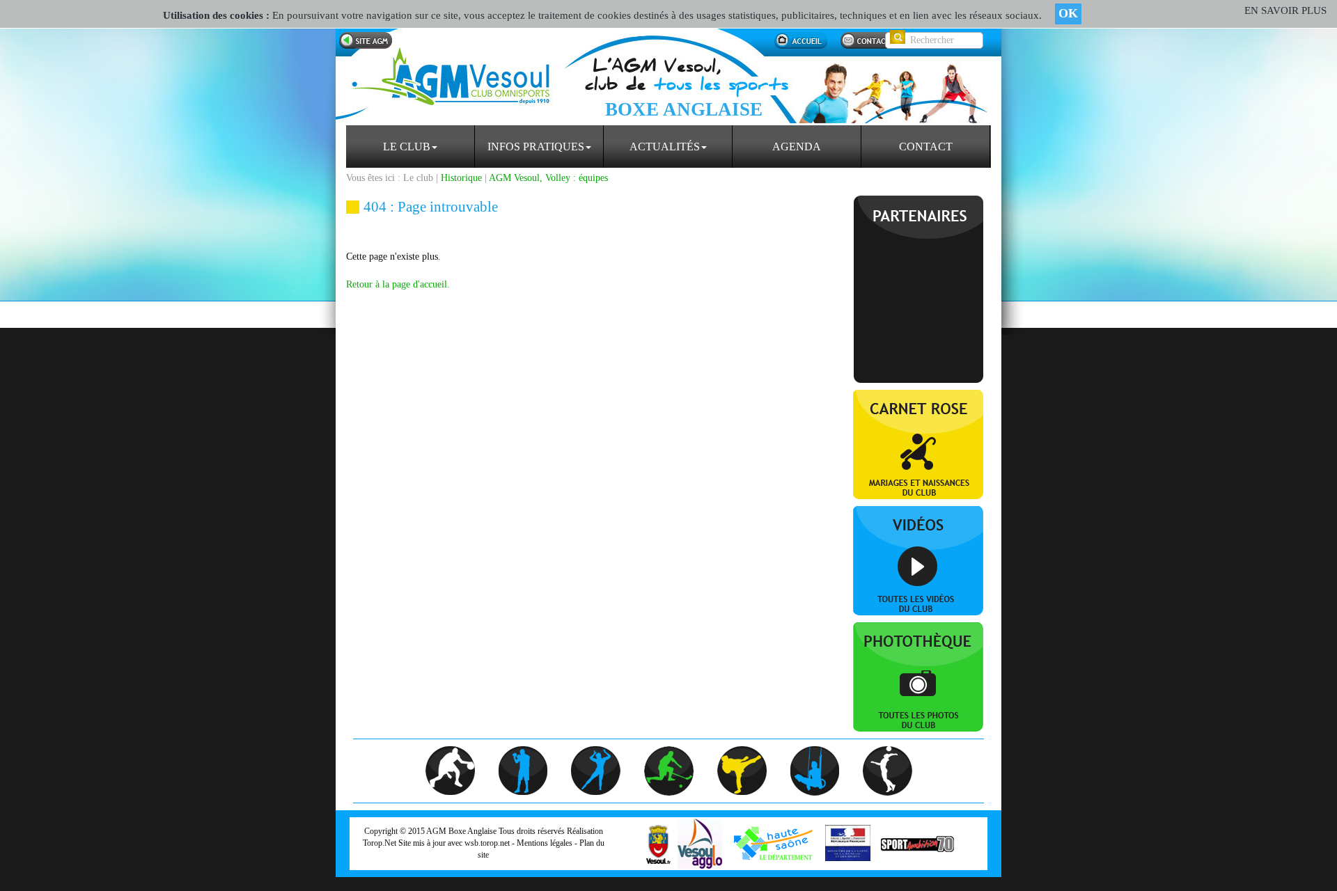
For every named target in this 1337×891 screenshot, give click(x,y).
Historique (461, 178)
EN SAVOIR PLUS (1285, 10)
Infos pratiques (535, 146)
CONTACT (926, 146)
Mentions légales (544, 843)
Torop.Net (379, 843)
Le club (406, 146)
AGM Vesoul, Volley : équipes (548, 178)
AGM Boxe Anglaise (461, 831)
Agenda (796, 146)
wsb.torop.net (487, 843)
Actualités (665, 146)
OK (1068, 13)
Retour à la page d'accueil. (398, 284)
